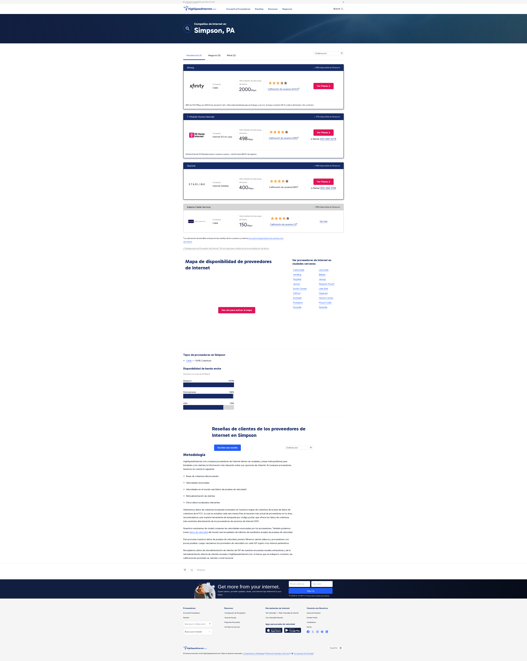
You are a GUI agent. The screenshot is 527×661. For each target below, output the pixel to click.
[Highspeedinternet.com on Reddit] (322, 632)
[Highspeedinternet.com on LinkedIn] (326, 632)
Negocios (287, 9)
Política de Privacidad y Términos (277, 653)
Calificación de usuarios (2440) (283, 89)
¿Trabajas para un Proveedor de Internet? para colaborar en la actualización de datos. (226, 248)
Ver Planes (320, 86)
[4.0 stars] (282, 83)
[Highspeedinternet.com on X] (312, 632)
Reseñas (259, 9)
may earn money (191, 2)
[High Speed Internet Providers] (199, 8)
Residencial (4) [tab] (194, 55)
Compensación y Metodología (253, 653)
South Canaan (300, 288)
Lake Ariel (323, 288)
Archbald (297, 298)
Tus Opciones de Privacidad (304, 653)
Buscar (337, 8)
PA (192, 570)
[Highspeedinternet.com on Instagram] (317, 632)
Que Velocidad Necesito (274, 618)
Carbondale (298, 270)
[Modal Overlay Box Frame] (263, 589)
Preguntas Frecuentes (232, 622)
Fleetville (323, 307)
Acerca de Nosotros (313, 613)
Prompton (298, 302)
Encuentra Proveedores (238, 9)
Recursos (273, 9)
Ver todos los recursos (232, 627)
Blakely (322, 274)
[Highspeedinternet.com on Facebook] (308, 632)
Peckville (297, 307)
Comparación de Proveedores (234, 613)
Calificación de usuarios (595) (283, 138)
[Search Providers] (210, 624)
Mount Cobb (325, 302)
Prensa (309, 627)
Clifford (296, 293)
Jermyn (296, 284)
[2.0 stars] (274, 83)
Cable (189, 360)
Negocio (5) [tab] (214, 55)
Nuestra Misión (312, 618)
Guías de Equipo (230, 618)
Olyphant (323, 293)
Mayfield (297, 279)
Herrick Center (326, 298)
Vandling (297, 274)
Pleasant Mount (326, 284)
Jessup (322, 279)
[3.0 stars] (278, 83)
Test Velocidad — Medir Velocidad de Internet (282, 613)
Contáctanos (311, 622)
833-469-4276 (328, 138)
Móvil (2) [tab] (231, 55)
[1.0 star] (270, 83)
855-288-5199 (328, 188)
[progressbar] (208, 385)
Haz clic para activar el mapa (237, 310)
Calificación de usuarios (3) (283, 224)
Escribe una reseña (227, 447)
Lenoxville (324, 270)
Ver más (323, 221)
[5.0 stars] (286, 83)
